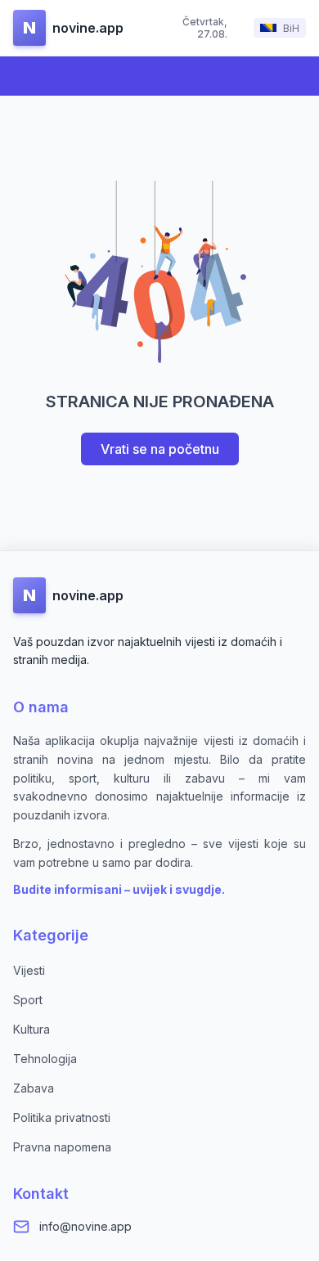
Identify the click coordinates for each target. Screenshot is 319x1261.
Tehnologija (45, 1059)
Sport (28, 1000)
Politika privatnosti (61, 1117)
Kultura (31, 1029)
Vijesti (29, 970)
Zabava (33, 1088)
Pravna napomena (62, 1147)
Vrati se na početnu (160, 449)
